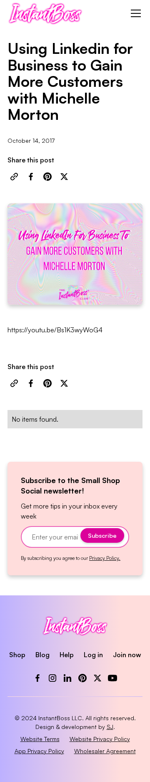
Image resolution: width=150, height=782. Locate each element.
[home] (45, 13)
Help (67, 654)
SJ (110, 726)
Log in (93, 654)
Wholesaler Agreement (105, 750)
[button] (134, 13)
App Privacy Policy (39, 750)
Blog (42, 654)
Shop (17, 654)
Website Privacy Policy (100, 738)
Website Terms (40, 738)
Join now (127, 654)
